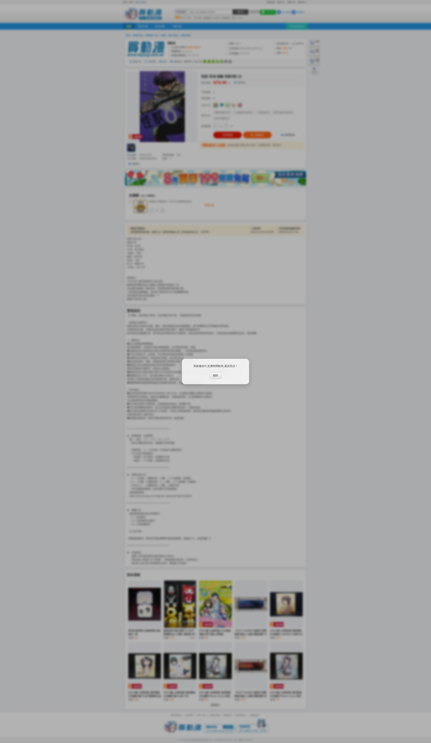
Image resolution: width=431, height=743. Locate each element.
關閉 (215, 375)
